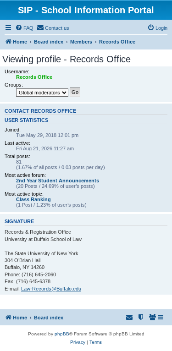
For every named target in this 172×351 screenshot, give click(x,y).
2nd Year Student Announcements (57, 180)
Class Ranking (33, 199)
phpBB (62, 333)
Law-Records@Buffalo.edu (51, 288)
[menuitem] (24, 27)
